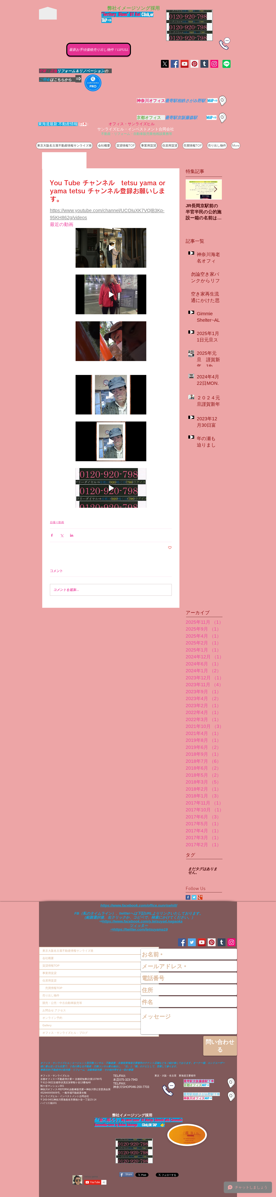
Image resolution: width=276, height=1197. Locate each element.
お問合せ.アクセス (54, 1010)
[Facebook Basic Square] (188, 897)
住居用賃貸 (49, 980)
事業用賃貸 (49, 973)
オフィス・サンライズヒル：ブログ (65, 1032)
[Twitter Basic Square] (194, 897)
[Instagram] (214, 64)
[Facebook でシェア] (52, 535)
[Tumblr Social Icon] (204, 64)
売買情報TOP (52, 988)
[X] (165, 64)
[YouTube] (185, 64)
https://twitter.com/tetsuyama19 (140, 929)
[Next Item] (215, 189)
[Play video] (111, 248)
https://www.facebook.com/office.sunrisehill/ (138, 905)
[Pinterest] (194, 64)
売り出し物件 (50, 995)
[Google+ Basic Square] (200, 897)
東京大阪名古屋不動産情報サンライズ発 (67, 950)
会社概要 (48, 958)
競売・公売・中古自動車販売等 (62, 1002)
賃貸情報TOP (50, 965)
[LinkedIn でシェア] (72, 535)
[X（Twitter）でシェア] (62, 535)
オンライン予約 (52, 1017)
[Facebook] (175, 64)
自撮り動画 (57, 522)
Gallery (47, 1025)
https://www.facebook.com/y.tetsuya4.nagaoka (142, 921)
